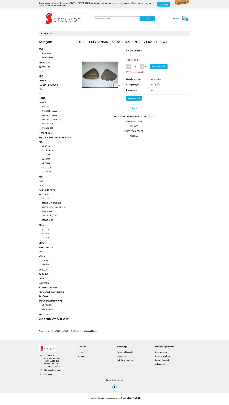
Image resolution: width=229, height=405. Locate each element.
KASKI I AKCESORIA (48, 287)
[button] (82, 346)
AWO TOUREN (47, 58)
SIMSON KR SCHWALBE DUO (53, 207)
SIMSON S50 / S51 (49, 216)
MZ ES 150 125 (48, 150)
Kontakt (81, 356)
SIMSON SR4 (47, 211)
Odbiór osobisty (162, 364)
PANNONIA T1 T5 (47, 190)
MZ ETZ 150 (46, 167)
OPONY (42, 279)
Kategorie (46, 33)
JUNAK (42, 98)
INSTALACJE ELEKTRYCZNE (51, 292)
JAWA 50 (45, 107)
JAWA (42, 102)
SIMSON (43, 194)
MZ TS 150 (46, 159)
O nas (80, 352)
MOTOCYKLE (47, 305)
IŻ (40, 94)
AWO (41, 49)
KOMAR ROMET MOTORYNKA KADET (56, 137)
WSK (41, 256)
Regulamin (121, 356)
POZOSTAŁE (44, 314)
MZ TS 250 (46, 163)
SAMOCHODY (47, 309)
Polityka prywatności (125, 360)
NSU (41, 181)
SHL (41, 225)
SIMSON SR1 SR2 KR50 (51, 203)
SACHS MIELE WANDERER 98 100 (54, 319)
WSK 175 (45, 265)
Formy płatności (162, 360)
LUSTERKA (44, 283)
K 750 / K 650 (45, 133)
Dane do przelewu (162, 356)
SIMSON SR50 (47, 220)
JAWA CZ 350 (47, 128)
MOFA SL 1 (46, 199)
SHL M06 (45, 238)
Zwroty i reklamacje (124, 352)
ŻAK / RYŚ (43, 274)
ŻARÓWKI (43, 296)
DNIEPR (42, 80)
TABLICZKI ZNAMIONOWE (51, 301)
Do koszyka (157, 66)
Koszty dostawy (161, 352)
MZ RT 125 (46, 146)
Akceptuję (163, 4)
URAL (41, 243)
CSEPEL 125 (44, 67)
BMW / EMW (44, 63)
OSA (41, 186)
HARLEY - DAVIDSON (48, 85)
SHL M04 (45, 233)
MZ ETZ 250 (46, 172)
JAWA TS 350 (47, 124)
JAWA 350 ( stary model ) (52, 119)
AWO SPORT (47, 53)
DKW (41, 76)
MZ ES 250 (46, 155)
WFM (41, 252)
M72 (41, 177)
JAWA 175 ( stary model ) (52, 111)
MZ (40, 142)
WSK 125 (45, 260)
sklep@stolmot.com (51, 370)
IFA (40, 89)
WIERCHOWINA (46, 247)
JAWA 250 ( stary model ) (52, 115)
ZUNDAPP (43, 270)
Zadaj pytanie (134, 98)
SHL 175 (45, 229)
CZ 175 (42, 71)
